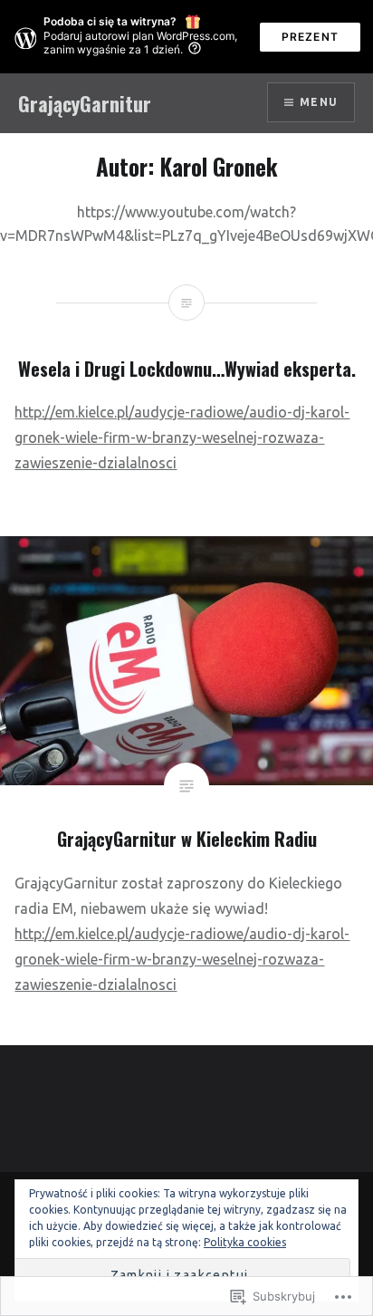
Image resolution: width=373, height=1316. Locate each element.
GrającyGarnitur (84, 103)
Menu (319, 102)
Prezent (310, 36)
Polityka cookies (245, 1242)
